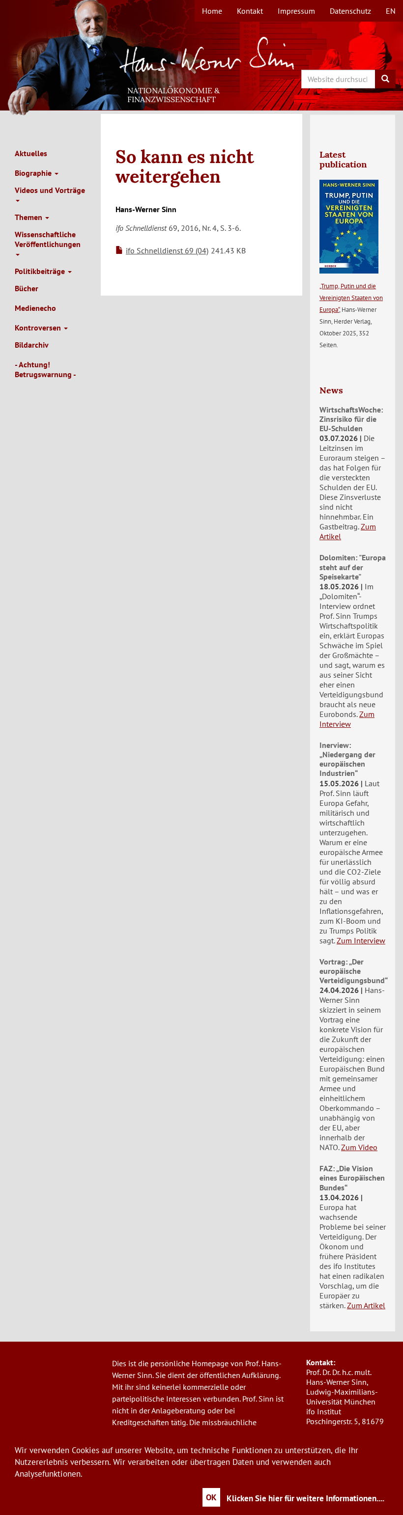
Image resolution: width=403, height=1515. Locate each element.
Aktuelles (31, 153)
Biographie (34, 173)
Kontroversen (39, 327)
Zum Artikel (366, 1305)
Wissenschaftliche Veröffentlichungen (48, 239)
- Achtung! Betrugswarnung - (45, 369)
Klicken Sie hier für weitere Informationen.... (305, 1498)
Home (212, 11)
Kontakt (250, 11)
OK (211, 1497)
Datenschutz (350, 11)
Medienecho (35, 308)
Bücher (26, 288)
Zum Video (359, 1147)
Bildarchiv (32, 345)
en (391, 11)
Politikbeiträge (41, 271)
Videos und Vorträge (50, 190)
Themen (29, 217)
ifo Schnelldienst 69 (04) (167, 250)
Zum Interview (346, 719)
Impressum (296, 11)
